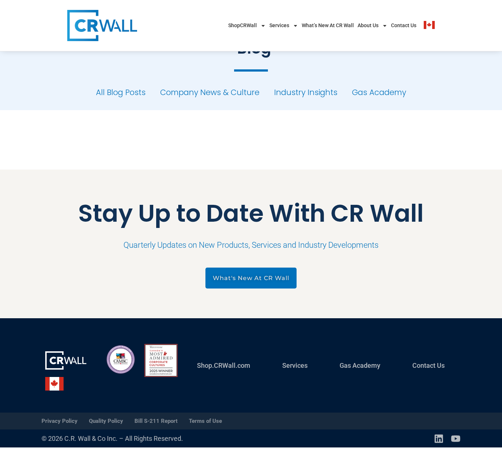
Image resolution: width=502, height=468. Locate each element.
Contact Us (403, 25)
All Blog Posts (121, 92)
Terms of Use (205, 421)
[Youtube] (455, 438)
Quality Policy (106, 421)
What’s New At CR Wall (328, 25)
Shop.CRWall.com (223, 365)
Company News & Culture (209, 92)
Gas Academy (379, 92)
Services (279, 25)
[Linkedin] (439, 438)
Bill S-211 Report (156, 421)
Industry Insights (305, 92)
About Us (368, 25)
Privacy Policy (60, 421)
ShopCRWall (242, 25)
